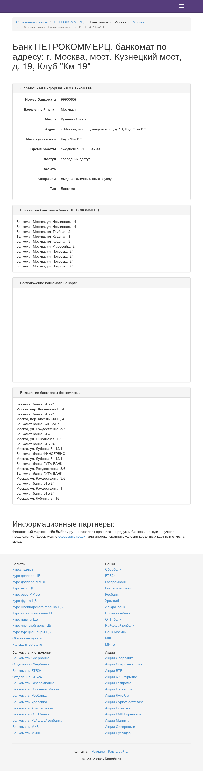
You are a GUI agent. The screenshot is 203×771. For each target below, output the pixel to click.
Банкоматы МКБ (25, 726)
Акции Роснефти (118, 688)
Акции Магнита (117, 720)
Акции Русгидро (118, 732)
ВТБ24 (110, 575)
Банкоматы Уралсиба (29, 701)
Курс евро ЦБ (23, 587)
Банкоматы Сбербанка (30, 657)
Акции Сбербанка (119, 657)
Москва (139, 21)
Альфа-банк (115, 606)
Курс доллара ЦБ (26, 575)
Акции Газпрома (118, 682)
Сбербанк (113, 569)
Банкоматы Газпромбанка (33, 682)
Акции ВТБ (113, 670)
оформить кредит (72, 536)
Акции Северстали (120, 726)
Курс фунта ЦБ (24, 600)
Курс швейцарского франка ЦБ (37, 606)
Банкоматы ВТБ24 (27, 670)
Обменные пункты (27, 637)
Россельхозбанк (118, 587)
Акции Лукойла (117, 695)
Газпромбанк (115, 581)
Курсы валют (22, 569)
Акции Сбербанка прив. (124, 663)
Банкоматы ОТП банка (30, 714)
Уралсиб (112, 600)
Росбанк (111, 594)
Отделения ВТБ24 (27, 676)
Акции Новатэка (118, 707)
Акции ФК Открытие (121, 676)
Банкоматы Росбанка (29, 695)
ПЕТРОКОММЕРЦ (68, 21)
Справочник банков (32, 21)
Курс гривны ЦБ (25, 619)
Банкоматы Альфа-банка (32, 707)
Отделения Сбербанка (30, 663)
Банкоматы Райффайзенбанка (37, 720)
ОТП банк (113, 619)
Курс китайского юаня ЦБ (32, 612)
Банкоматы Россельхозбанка (35, 688)
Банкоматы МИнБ (26, 732)
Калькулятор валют (28, 644)
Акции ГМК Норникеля (123, 714)
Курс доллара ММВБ (29, 581)
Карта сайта (118, 751)
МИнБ (110, 644)
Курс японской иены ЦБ (31, 625)
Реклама (98, 751)
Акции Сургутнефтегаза (124, 701)
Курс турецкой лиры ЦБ (31, 631)
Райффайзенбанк (119, 625)
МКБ (108, 637)
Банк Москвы (115, 631)
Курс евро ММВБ (26, 594)
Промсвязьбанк (117, 612)
